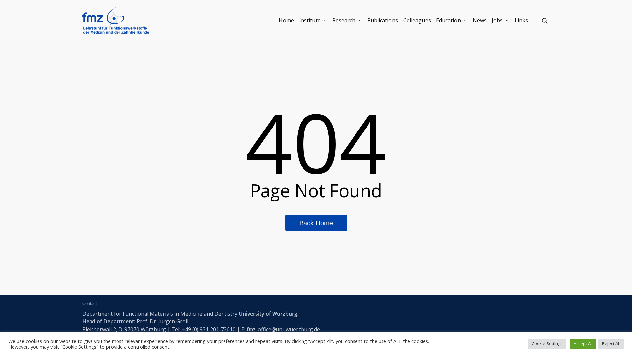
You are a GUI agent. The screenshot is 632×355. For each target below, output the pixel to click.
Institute (310, 20)
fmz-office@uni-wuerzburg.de (283, 329)
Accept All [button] (583, 343)
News (480, 20)
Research (344, 20)
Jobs (497, 20)
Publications (382, 20)
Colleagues (417, 20)
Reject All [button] (611, 343)
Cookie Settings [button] (547, 343)
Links (521, 20)
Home (286, 20)
